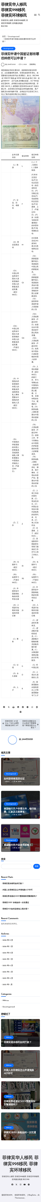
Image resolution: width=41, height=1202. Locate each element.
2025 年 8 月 (8, 953)
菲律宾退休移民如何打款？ (13, 883)
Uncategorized (8, 48)
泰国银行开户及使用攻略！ (18, 845)
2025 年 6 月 (8, 965)
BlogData (32, 1195)
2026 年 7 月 (8, 946)
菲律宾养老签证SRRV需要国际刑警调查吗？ (20, 896)
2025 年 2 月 (8, 978)
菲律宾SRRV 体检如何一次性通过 (16, 903)
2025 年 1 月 (7, 985)
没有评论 (33, 64)
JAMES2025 (27, 739)
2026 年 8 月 (8, 940)
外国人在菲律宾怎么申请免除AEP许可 (18, 890)
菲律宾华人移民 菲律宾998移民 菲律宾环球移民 (14, 10)
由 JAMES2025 (10, 64)
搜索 (3, 859)
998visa (6, 1000)
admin (7, 781)
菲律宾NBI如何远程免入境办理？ (16, 909)
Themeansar (19, 1198)
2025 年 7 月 (8, 959)
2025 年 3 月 (8, 972)
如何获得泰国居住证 (14, 779)
